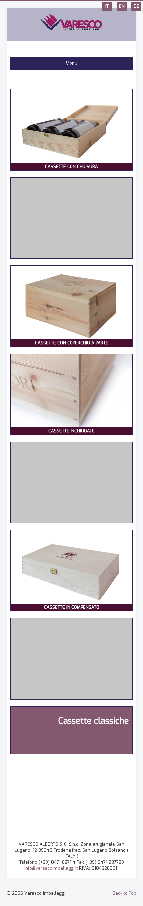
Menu (71, 63)
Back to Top (124, 893)
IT (107, 6)
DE (136, 6)
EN (122, 6)
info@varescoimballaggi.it (51, 868)
